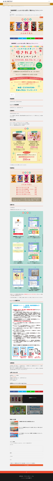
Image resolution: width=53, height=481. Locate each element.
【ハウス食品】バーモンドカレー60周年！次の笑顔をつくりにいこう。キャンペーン (31, 434)
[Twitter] (22, 38)
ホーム (33, 476)
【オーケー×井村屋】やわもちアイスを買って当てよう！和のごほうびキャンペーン (30, 428)
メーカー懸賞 (16, 421)
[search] (49, 4)
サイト (11, 459)
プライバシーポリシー (27, 476)
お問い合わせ (21, 476)
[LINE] (31, 38)
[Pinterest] (39, 38)
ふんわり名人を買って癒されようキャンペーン (18, 386)
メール (11, 456)
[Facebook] (14, 38)
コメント (11, 444)
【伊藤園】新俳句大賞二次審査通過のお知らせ (26, 421)
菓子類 (42, 17)
